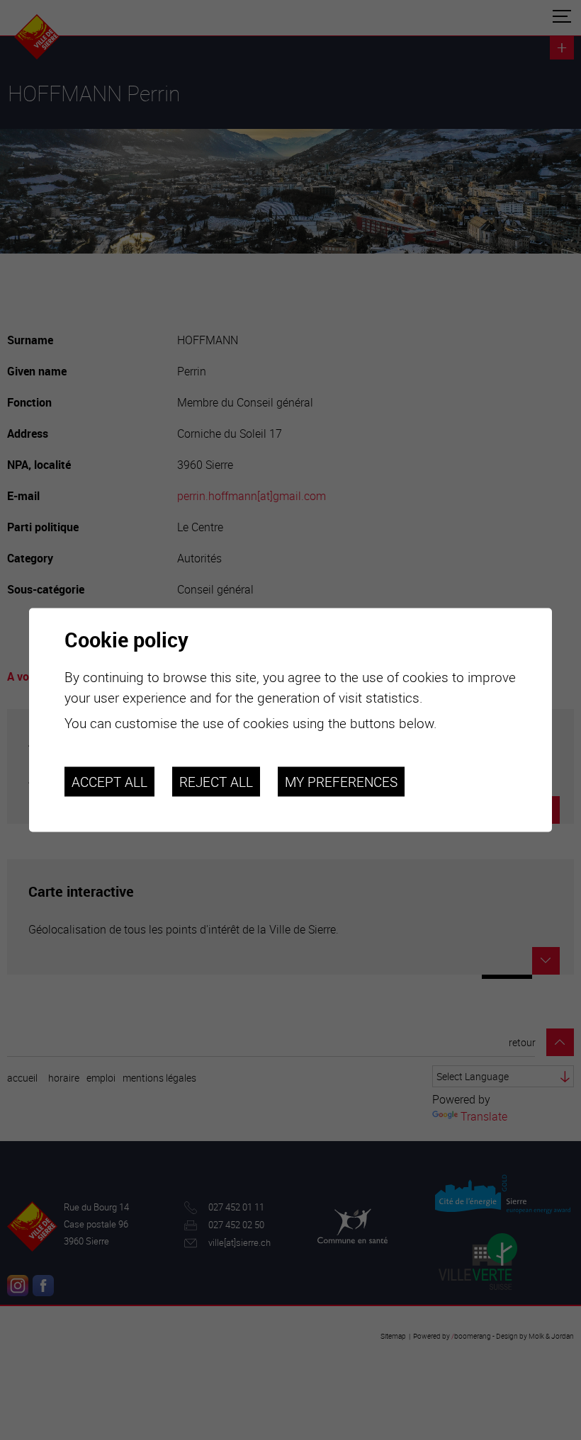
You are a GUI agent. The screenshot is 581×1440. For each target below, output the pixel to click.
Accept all (109, 781)
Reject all (216, 781)
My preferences (341, 781)
